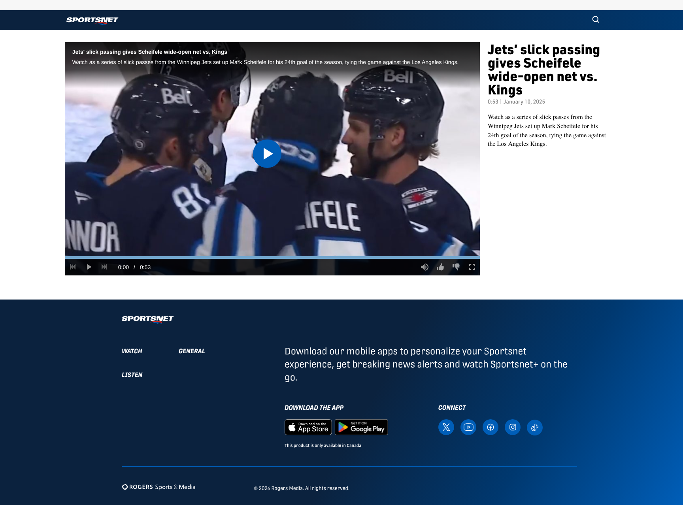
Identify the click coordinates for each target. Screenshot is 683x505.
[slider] (272, 257)
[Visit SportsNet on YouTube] (468, 427)
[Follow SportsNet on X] (446, 427)
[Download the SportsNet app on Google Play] (361, 427)
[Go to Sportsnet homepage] (92, 21)
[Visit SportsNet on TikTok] (535, 427)
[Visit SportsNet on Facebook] (490, 427)
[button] (595, 20)
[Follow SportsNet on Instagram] (513, 427)
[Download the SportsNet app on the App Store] (308, 427)
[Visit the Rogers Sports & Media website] (158, 487)
